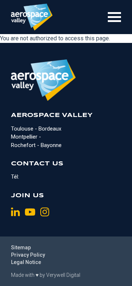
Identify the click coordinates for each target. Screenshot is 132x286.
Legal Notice (26, 262)
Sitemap (21, 247)
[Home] (31, 17)
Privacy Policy (28, 255)
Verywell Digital (63, 275)
